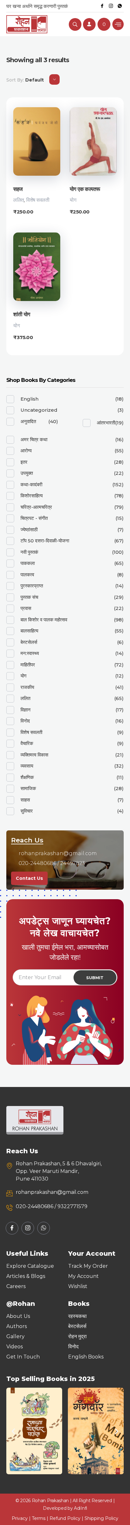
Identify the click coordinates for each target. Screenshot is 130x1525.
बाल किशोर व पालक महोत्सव (44, 620)
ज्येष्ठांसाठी (29, 530)
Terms (38, 1518)
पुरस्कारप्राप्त (32, 586)
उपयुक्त (27, 473)
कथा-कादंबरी (31, 484)
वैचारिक (27, 743)
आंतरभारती (106, 423)
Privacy (20, 1518)
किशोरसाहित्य (32, 496)
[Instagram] (111, 6)
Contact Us (29, 878)
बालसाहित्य (29, 631)
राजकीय (27, 687)
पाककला (28, 563)
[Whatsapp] (120, 6)
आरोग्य (26, 451)
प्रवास (26, 608)
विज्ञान (26, 710)
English (29, 399)
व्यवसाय (27, 766)
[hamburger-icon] (118, 24)
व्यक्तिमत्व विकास (34, 755)
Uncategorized (39, 410)
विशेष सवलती (37, 200)
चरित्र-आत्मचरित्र (36, 507)
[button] (13, 1431)
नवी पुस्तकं (29, 552)
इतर (24, 462)
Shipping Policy (101, 1518)
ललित (18, 200)
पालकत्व (27, 575)
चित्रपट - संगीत (34, 518)
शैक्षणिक (27, 777)
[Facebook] (102, 6)
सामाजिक (28, 788)
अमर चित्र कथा (34, 439)
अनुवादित (28, 421)
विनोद (25, 721)
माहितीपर (28, 665)
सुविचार (27, 811)
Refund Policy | (67, 1518)
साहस (25, 800)
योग (73, 200)
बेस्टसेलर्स (29, 642)
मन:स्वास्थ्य (30, 653)
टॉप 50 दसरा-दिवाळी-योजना (45, 541)
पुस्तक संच (29, 597)
